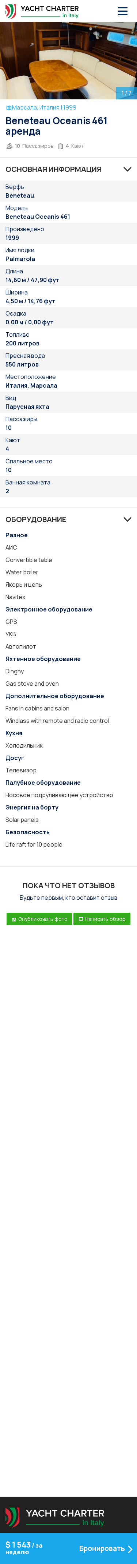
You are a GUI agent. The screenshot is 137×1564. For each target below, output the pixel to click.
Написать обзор (105, 918)
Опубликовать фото (42, 918)
